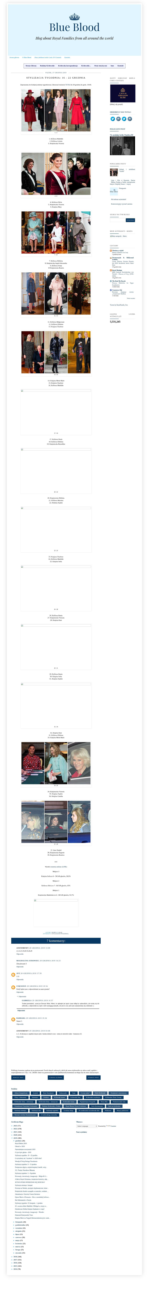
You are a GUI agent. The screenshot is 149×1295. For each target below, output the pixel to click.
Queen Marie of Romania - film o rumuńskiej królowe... (32, 1197)
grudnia (18, 1141)
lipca (17, 1234)
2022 (16, 1129)
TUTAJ (67, 85)
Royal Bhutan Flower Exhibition (76, 1106)
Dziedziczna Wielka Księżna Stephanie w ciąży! (30, 1209)
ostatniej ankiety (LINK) (58, 867)
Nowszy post (18, 1077)
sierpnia (18, 1231)
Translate (113, 1126)
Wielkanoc (108, 1110)
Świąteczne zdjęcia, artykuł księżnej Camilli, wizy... (31, 1167)
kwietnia (19, 1243)
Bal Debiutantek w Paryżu (23, 1200)
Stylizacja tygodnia (60, 933)
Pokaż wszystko (131, 298)
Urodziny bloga (68, 1110)
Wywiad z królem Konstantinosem (25, 1115)
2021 (16, 1132)
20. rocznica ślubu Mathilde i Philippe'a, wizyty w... (31, 1206)
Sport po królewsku (114, 1106)
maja (17, 1240)
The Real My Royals (119, 281)
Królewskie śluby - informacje (24, 1102)
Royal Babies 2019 (21, 1143)
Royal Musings (117, 270)
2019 (16, 1138)
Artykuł (35, 1093)
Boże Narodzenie (48, 1093)
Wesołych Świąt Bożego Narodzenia (26, 1161)
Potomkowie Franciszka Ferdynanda (26, 1106)
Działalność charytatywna (118, 1093)
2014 (16, 1269)
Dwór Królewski (100, 1093)
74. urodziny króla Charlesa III (121, 135)
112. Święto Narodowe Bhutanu (25, 1170)
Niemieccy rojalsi (117, 250)
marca (18, 1247)
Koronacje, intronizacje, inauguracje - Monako (29, 1212)
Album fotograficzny (21, 1093)
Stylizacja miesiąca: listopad (23, 1185)
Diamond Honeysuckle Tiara (24, 1215)
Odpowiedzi (22, 997)
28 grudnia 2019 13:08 (39, 948)
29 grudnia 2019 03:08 (39, 1031)
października (20, 1225)
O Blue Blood (26, 57)
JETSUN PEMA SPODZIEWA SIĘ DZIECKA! (30, 1182)
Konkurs (46, 1097)
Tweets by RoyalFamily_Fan (119, 305)
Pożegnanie (122, 188)
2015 (16, 1266)
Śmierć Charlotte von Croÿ (120, 252)
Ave (18, 973)
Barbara (20, 1018)
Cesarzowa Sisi (117, 290)
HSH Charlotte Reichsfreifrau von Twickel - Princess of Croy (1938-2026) (123, 274)
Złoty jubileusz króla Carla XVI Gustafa (47, 57)
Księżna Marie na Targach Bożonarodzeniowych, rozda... (32, 1218)
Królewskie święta (68, 1102)
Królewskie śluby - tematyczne (48, 1102)
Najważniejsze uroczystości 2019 (25, 1149)
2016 (16, 1263)
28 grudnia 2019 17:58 (31, 973)
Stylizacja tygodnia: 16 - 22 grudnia (26, 1155)
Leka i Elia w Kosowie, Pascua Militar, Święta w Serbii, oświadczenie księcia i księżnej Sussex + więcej (122, 182)
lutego (18, 1250)
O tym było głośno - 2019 (23, 1152)
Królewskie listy (75, 1097)
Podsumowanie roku (119, 1102)
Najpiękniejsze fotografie (87, 1102)
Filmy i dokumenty (20, 1097)
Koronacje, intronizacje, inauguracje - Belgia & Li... (31, 1176)
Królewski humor (59, 1097)
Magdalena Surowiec (27, 961)
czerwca (18, 1237)
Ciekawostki (63, 1093)
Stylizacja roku (36, 1110)
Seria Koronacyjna (97, 1106)
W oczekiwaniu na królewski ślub (89, 1110)
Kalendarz (35, 1097)
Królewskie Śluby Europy (113, 1097)
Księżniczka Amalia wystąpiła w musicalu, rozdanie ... (32, 1191)
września (19, 1228)
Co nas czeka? (85, 1093)
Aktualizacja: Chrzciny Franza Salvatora (27, 1194)
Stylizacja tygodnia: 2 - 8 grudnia (25, 1173)
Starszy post (93, 1077)
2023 (16, 1126)
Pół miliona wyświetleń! (118, 199)
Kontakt (67, 57)
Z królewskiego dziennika (49, 1115)
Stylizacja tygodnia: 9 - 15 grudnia (26, 1164)
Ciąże (73, 1093)
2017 (16, 1260)
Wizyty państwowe (122, 1110)
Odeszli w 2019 (20, 1146)
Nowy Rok (104, 1102)
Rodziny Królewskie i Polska (51, 1106)
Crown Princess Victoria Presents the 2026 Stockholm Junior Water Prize (123, 263)
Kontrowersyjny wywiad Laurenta (121, 204)
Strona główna (14, 57)
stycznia (18, 1253)
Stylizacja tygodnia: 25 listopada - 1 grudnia (28, 1203)
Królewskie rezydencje (93, 1097)
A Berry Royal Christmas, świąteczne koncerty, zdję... (31, 1179)
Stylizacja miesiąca (20, 1110)
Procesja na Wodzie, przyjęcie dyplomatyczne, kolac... (32, 1188)
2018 (16, 1257)
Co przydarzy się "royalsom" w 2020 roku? (28, 1158)
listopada (19, 1222)
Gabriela (27, 1000)
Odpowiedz (19, 954)
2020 (16, 1135)
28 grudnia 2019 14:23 (50, 961)
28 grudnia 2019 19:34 (37, 986)
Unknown (21, 986)
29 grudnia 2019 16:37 (42, 1000)
